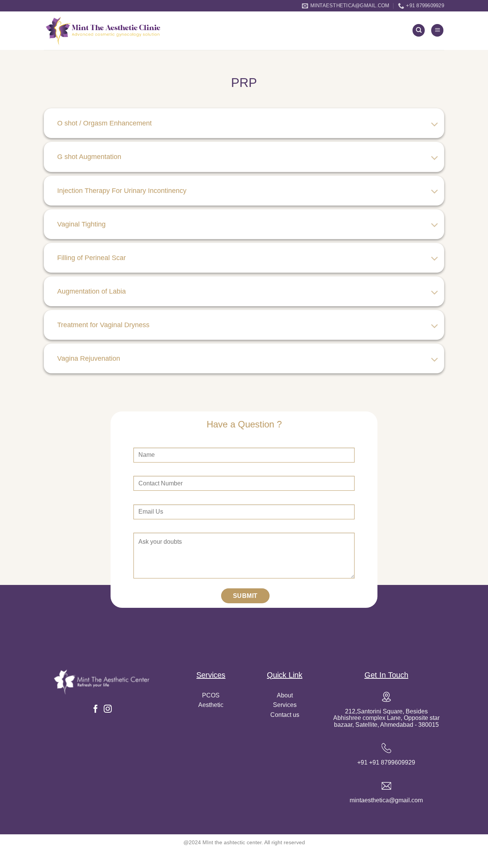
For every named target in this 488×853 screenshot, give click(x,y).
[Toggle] (434, 125)
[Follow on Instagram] (108, 709)
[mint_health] (104, 31)
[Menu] (437, 30)
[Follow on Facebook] (96, 709)
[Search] (419, 30)
